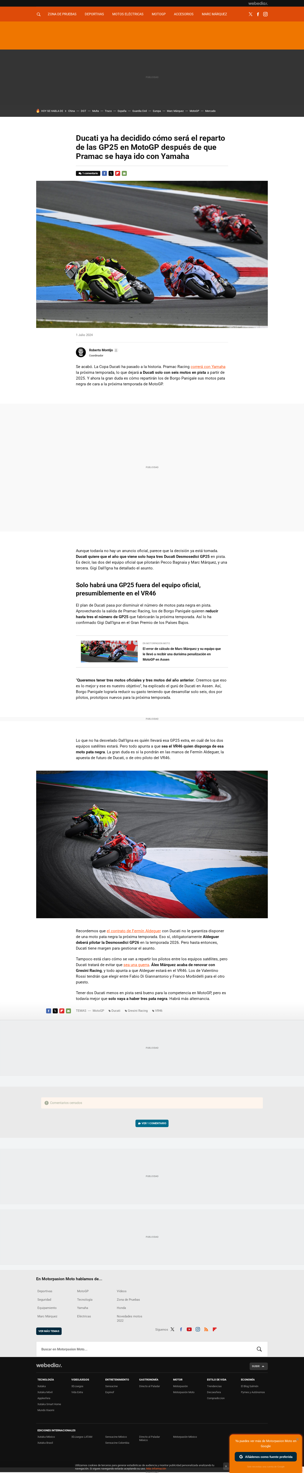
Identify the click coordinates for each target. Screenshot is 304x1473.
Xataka (41, 1386)
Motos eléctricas (128, 14)
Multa (95, 110)
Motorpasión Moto (183, 1392)
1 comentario (90, 173)
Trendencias (214, 1386)
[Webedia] (258, 3)
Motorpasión (180, 1386)
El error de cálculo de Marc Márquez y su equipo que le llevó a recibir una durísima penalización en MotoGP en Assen (182, 654)
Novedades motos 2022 (129, 1318)
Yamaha (82, 1308)
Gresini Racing (138, 1011)
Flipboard (117, 173)
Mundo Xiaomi (45, 1410)
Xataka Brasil (45, 1442)
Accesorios (184, 14)
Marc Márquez (214, 14)
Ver (154, 1123)
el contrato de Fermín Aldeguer (134, 931)
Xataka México (46, 1436)
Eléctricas (84, 1316)
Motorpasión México (185, 1436)
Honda (121, 1308)
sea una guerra (136, 964)
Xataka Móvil (45, 1392)
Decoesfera (214, 1392)
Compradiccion (216, 1398)
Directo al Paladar (149, 1386)
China (71, 110)
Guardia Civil (139, 110)
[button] (103, 350)
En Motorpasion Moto (156, 643)
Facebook (257, 14)
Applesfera (43, 1398)
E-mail (124, 173)
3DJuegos (77, 1386)
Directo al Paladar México (149, 1438)
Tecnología (84, 1299)
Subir (256, 1366)
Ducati (115, 1011)
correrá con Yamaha (208, 366)
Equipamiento (47, 1308)
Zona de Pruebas (62, 14)
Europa (157, 110)
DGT (83, 110)
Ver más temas (48, 1331)
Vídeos (122, 1291)
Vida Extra (77, 1392)
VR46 (158, 1011)
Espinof (109, 1392)
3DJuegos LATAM (81, 1436)
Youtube (189, 1328)
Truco (108, 110)
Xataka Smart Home (49, 1404)
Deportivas (94, 14)
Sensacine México (116, 1436)
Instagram (265, 14)
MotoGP (159, 14)
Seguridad (44, 1299)
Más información (156, 1468)
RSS (206, 1328)
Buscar (259, 1349)
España (122, 110)
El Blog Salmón (249, 1386)
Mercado (210, 110)
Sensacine (111, 1386)
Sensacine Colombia (117, 1442)
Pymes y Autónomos (253, 1392)
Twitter (250, 14)
